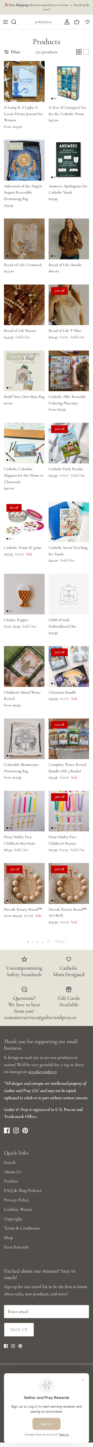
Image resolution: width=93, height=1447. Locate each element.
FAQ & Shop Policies (22, 1190)
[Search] (16, 21)
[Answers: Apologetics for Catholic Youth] (69, 160)
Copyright (13, 1219)
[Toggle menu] (5, 21)
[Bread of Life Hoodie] (69, 238)
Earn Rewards (16, 1247)
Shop (8, 1237)
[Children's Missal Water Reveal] (24, 666)
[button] (87, 21)
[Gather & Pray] (43, 22)
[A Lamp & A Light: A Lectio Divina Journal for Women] (24, 81)
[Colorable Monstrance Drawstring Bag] (24, 739)
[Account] (65, 21)
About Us (12, 1171)
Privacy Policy (16, 1200)
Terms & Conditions (22, 1228)
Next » (61, 941)
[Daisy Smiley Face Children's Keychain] (24, 811)
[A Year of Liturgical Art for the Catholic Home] (69, 81)
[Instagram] (16, 1130)
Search (10, 1162)
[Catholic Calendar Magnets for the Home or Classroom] (24, 443)
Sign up (19, 1329)
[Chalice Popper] (24, 594)
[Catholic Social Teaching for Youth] (69, 522)
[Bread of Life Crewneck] (24, 238)
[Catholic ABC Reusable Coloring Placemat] (69, 371)
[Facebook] (7, 1130)
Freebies (11, 1181)
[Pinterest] (25, 1130)
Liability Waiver (18, 1209)
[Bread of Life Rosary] (24, 305)
